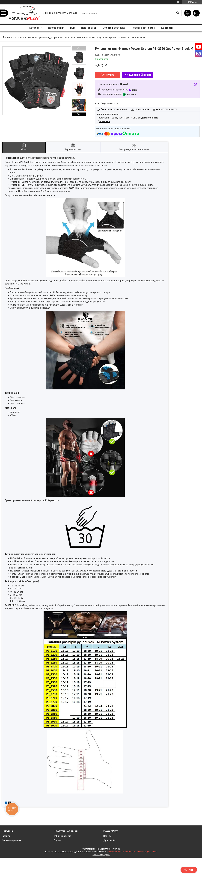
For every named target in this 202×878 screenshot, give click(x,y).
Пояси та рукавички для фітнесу (45, 37)
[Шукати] (177, 13)
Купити (110, 74)
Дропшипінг (109, 840)
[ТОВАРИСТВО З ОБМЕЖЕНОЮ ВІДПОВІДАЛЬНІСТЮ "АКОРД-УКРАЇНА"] (24, 13)
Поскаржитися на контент (120, 852)
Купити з (134, 74)
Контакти (167, 27)
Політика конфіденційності (145, 852)
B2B (72, 27)
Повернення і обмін (143, 27)
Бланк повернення (11, 840)
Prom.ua (116, 849)
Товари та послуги (16, 37)
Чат (191, 870)
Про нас (107, 836)
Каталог (34, 27)
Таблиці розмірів (62, 836)
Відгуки (57, 840)
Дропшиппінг (56, 27)
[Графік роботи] (196, 13)
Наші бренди (89, 27)
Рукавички (69, 37)
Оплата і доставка (114, 27)
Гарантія (6, 836)
